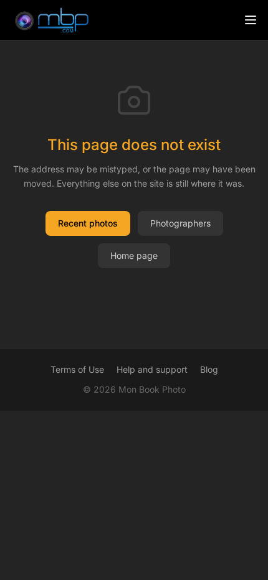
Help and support (152, 369)
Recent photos (88, 223)
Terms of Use (77, 369)
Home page (134, 255)
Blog (209, 369)
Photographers (180, 223)
